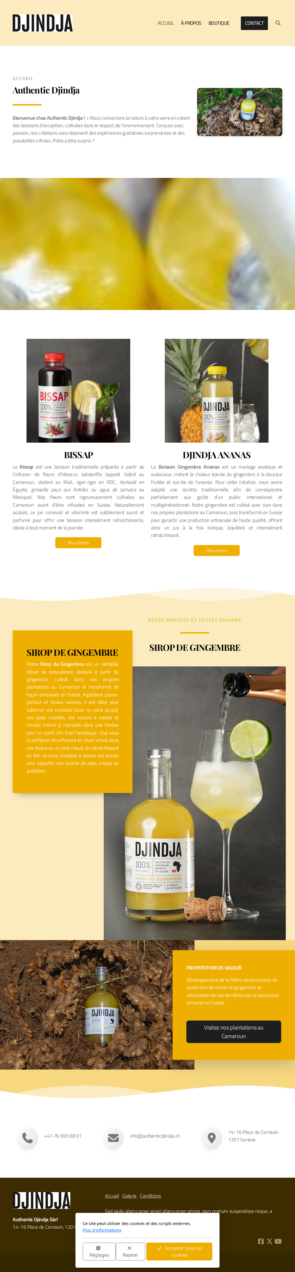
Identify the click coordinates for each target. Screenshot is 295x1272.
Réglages (99, 1255)
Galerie (129, 1195)
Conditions (150, 1195)
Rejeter (130, 1255)
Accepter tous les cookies (183, 1251)
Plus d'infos (78, 542)
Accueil (112, 1195)
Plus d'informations (102, 1230)
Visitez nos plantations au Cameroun (233, 1031)
